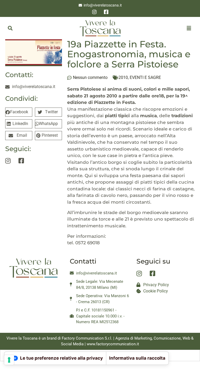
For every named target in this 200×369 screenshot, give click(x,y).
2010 (123, 77)
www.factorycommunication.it (113, 344)
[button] (10, 28)
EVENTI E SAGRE (145, 77)
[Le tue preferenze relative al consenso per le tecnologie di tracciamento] (9, 360)
